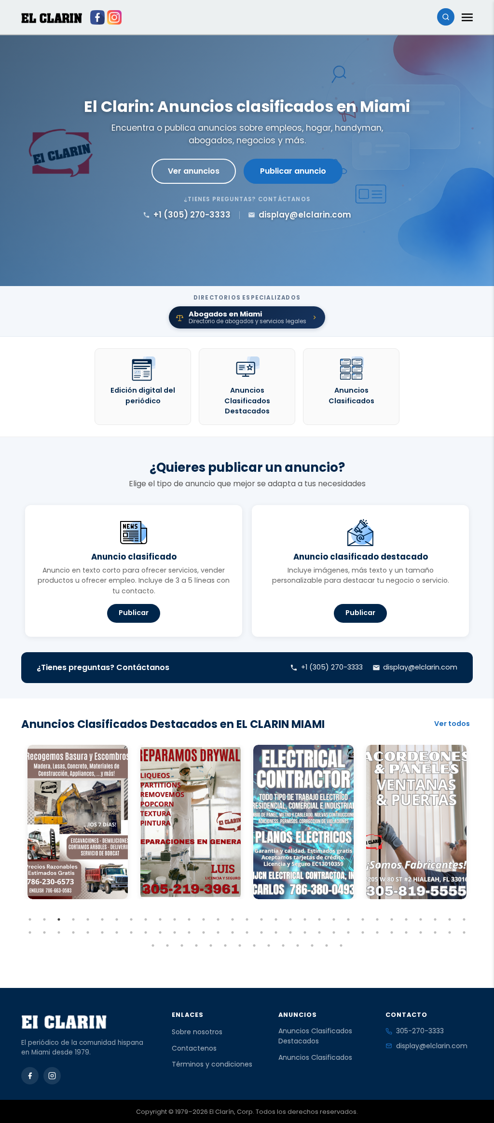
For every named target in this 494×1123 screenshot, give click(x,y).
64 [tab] (167, 945)
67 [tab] (211, 945)
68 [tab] (225, 945)
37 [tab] (102, 932)
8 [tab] (131, 919)
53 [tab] (334, 932)
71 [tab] (269, 945)
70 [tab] (254, 945)
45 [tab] (218, 932)
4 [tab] (73, 919)
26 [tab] (392, 919)
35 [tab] (73, 932)
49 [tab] (276, 932)
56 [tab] (377, 932)
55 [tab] (363, 932)
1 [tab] (30, 919)
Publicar (134, 612)
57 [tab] (392, 932)
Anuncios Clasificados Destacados (315, 1036)
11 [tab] (174, 919)
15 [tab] (232, 919)
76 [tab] (341, 945)
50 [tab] (290, 932)
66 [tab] (196, 945)
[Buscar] (445, 17)
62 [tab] (464, 932)
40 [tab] (146, 932)
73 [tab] (297, 945)
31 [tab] (464, 919)
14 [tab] (218, 919)
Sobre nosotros (197, 1032)
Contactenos (194, 1048)
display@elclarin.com (431, 1046)
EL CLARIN (51, 18)
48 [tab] (261, 932)
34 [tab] (59, 932)
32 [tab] (30, 932)
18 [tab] (276, 919)
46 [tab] (232, 932)
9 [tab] (146, 919)
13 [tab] (203, 919)
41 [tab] (160, 932)
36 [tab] (88, 932)
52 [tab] (319, 932)
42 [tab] (174, 932)
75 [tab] (326, 945)
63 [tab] (153, 945)
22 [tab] (334, 919)
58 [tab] (406, 932)
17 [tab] (261, 919)
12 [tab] (189, 919)
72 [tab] (283, 945)
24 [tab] (363, 919)
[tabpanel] (78, 822)
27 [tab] (406, 919)
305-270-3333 (420, 1031)
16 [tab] (247, 919)
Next (480, 846)
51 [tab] (305, 932)
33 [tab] (44, 932)
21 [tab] (319, 919)
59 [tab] (420, 932)
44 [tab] (203, 932)
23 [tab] (348, 919)
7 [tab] (117, 919)
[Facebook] (30, 1075)
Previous (14, 846)
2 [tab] (44, 919)
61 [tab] (449, 932)
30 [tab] (449, 919)
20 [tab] (305, 919)
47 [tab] (247, 932)
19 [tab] (290, 919)
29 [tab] (435, 919)
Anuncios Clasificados (315, 1057)
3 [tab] (59, 919)
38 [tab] (117, 932)
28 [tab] (420, 919)
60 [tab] (435, 932)
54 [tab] (348, 932)
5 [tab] (88, 919)
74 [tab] (312, 945)
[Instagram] (52, 1075)
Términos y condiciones (212, 1064)
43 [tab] (189, 932)
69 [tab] (240, 945)
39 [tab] (131, 932)
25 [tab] (377, 919)
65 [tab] (182, 945)
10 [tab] (160, 919)
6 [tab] (102, 919)
